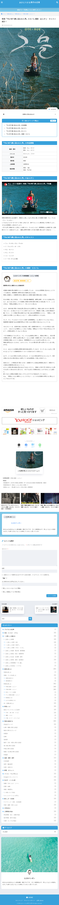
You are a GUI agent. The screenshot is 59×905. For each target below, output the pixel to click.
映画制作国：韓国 (41, 482)
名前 (3, 568)
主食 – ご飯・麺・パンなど (31, 712)
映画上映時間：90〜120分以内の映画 (25, 482)
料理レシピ (30, 706)
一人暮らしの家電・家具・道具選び (30, 659)
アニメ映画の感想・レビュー (31, 695)
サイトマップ (19, 900)
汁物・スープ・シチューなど (31, 718)
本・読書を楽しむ (30, 703)
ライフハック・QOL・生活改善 (30, 802)
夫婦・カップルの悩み (30, 820)
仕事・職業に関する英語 (30, 727)
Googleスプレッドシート (30, 777)
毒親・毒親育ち (30, 789)
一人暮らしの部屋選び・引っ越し (30, 662)
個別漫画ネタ (31, 680)
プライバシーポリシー (29, 900)
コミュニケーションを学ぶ (30, 795)
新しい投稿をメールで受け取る (11, 591)
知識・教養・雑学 (30, 758)
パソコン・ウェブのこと (30, 773)
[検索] (30, 618)
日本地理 (30, 761)
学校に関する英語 (30, 748)
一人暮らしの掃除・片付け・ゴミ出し (31, 647)
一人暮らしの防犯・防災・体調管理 (30, 653)
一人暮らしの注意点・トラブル (30, 665)
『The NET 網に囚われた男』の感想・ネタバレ (18, 134)
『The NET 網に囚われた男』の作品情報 (16, 125)
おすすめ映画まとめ (31, 700)
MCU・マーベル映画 (31, 692)
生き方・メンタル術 (30, 780)
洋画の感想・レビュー (16, 478)
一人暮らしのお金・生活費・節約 (30, 656)
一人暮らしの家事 (30, 639)
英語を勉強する (30, 721)
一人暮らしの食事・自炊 (31, 642)
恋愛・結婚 (30, 786)
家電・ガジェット (30, 770)
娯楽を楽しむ (30, 669)
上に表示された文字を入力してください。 (13, 581)
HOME (30, 897)
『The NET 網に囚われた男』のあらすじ (16, 128)
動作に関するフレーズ (30, 730)
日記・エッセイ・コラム (30, 633)
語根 (30, 736)
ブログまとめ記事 (30, 629)
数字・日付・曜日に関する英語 (30, 742)
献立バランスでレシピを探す (30, 709)
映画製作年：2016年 (9, 482)
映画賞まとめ (31, 697)
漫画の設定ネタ (31, 678)
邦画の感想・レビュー (31, 686)
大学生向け (30, 808)
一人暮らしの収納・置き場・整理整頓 (30, 650)
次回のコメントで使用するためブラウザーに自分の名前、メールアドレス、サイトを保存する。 (27, 574)
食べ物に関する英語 (30, 745)
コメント (5, 548)
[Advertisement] (29, 395)
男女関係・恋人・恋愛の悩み (30, 814)
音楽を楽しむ (30, 672)
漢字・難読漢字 (30, 764)
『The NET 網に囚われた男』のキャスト (16, 131)
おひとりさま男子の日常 (29, 2)
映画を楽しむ (30, 683)
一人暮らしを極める (30, 636)
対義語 (30, 754)
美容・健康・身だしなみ (30, 805)
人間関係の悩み (30, 811)
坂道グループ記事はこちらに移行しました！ (29, 10)
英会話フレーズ (30, 724)
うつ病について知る (30, 792)
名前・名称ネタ (30, 767)
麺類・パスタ (31, 715)
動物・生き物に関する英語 (30, 751)
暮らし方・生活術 (30, 798)
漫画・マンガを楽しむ (30, 675)
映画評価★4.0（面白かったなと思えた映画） (15, 485)
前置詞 (30, 733)
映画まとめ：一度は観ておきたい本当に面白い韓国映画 (18, 487)
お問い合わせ (39, 900)
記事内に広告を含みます (28, 114)
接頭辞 (30, 739)
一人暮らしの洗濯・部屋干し (31, 645)
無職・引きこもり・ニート (30, 783)
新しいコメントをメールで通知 (11, 588)
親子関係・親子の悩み (30, 817)
